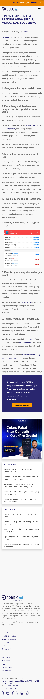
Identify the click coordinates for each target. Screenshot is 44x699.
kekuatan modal (25, 342)
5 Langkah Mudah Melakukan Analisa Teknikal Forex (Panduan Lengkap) (21, 478)
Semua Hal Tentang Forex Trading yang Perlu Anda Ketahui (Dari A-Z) (21, 500)
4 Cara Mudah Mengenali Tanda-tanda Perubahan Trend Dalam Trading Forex (18, 485)
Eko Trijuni (27, 32)
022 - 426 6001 (11, 688)
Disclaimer (6, 661)
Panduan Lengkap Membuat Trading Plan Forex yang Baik (21, 523)
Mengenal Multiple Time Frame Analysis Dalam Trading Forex (21, 530)
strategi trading (32, 125)
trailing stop (26, 302)
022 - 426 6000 (14, 686)
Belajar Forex (7, 671)
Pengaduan (6, 657)
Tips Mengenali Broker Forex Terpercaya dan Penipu (21, 538)
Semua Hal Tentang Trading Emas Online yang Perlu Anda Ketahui (21, 493)
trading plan (30, 339)
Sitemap (5, 633)
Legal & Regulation (9, 636)
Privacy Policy (7, 667)
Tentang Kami (7, 642)
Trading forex (7, 37)
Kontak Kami (6, 649)
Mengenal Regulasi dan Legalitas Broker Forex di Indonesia (21, 545)
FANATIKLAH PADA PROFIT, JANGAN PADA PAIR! (20, 515)
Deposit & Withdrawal (10, 639)
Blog (3, 664)
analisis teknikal (8, 129)
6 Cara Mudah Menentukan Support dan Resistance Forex (19, 470)
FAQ (3, 646)
